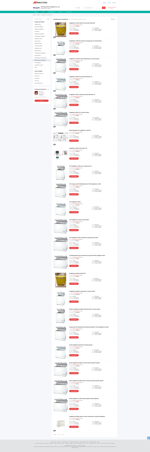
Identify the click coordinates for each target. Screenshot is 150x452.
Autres (36, 67)
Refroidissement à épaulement (40, 60)
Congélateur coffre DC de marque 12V (78, 148)
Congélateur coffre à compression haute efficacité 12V (82, 94)
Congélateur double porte (39, 29)
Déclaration (59, 441)
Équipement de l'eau (38, 43)
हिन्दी (95, 443)
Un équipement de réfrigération (40, 53)
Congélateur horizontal (39, 65)
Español (63, 443)
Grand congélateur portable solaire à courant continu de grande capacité (86, 380)
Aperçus (98, 441)
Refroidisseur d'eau (38, 48)
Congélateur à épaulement (39, 33)
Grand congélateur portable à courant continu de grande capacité (84, 362)
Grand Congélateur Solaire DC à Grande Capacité (80, 345)
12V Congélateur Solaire (75, 201)
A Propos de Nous (52, 11)
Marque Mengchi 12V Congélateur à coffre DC (80, 130)
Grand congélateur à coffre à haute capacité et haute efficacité (84, 398)
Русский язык (79, 443)
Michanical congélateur (39, 26)
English (44, 443)
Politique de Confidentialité (74, 441)
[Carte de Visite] (48, 89)
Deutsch (67, 443)
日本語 (55, 443)
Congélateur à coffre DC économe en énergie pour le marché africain (85, 40)
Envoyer (41, 100)
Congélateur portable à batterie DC (77, 273)
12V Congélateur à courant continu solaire (79, 219)
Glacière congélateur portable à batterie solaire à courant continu (84, 309)
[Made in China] (40, 2)
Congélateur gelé (38, 24)
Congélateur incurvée (38, 38)
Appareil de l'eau (37, 41)
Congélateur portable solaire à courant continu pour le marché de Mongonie (87, 416)
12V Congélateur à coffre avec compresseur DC (80, 166)
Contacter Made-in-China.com (84, 441)
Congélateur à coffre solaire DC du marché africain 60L (82, 23)
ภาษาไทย (98, 443)
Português (71, 443)
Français (59, 443)
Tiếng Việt (106, 443)
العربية (87, 443)
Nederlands (91, 443)
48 (63, 434)
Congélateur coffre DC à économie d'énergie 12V (80, 76)
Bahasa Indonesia (112, 443)
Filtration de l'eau (38, 55)
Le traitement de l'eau (38, 45)
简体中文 (47, 443)
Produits (43, 11)
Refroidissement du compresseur (41, 57)
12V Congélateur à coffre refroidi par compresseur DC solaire (83, 237)
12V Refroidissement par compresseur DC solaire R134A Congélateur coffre (87, 255)
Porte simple (37, 31)
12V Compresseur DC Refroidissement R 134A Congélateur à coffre (85, 184)
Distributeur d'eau (38, 50)
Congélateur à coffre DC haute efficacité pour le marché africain (84, 58)
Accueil (36, 11)
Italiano (75, 443)
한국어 (84, 443)
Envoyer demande (74, 33)
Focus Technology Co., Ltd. (74, 445)
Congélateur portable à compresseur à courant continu (82, 291)
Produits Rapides (93, 441)
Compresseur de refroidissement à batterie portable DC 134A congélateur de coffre (89, 327)
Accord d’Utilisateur (65, 441)
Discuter (41, 94)
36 (60, 434)
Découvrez (60, 11)
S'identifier (104, 2)
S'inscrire (109, 2)
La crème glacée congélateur (40, 36)
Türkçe (102, 443)
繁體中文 (51, 443)
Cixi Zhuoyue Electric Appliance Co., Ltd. (50, 6)
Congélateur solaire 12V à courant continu (79, 112)
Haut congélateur (38, 62)
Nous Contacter (69, 11)
